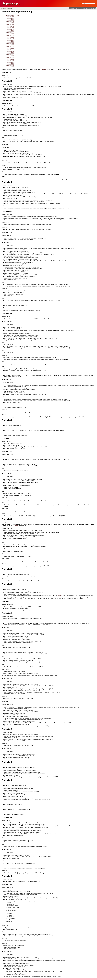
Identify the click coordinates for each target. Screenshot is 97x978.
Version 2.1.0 (10, 52)
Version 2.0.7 (10, 56)
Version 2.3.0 (10, 34)
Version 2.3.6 (10, 32)
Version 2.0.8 (10, 54)
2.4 (76, 8)
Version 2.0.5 (10, 59)
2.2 (81, 8)
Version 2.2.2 (10, 41)
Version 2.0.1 (10, 65)
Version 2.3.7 (10, 30)
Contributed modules (91, 8)
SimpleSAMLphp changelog (11, 15)
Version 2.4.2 (10, 26)
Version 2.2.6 (10, 35)
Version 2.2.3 (10, 40)
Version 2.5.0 (10, 23)
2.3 (79, 8)
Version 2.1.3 (10, 48)
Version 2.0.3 (10, 62)
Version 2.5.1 (10, 21)
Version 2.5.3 (10, 18)
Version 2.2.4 (10, 38)
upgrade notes (45, 69)
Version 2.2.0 (10, 45)
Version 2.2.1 (10, 43)
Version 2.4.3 (10, 24)
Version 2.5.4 (10, 16)
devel (84, 8)
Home (2, 8)
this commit (16, 525)
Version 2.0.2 (10, 63)
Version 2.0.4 (10, 60)
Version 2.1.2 (10, 49)
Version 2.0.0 (10, 67)
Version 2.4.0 (10, 29)
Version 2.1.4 (10, 46)
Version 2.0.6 (10, 57)
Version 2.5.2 (10, 19)
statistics (60, 595)
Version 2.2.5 (10, 37)
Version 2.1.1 (10, 51)
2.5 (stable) (72, 8)
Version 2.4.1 (10, 27)
